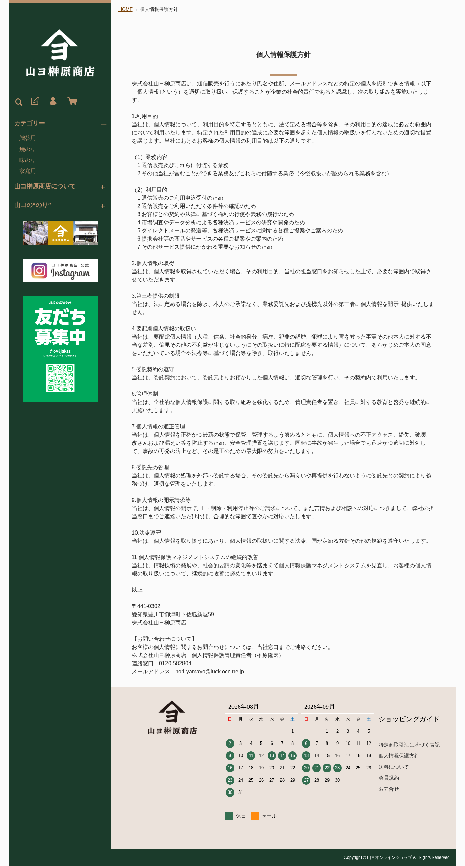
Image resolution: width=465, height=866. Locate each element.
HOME (125, 9)
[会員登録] (34, 101)
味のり (27, 160)
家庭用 (27, 171)
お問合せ (389, 789)
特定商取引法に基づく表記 (409, 745)
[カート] (70, 101)
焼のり (27, 149)
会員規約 (389, 778)
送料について (394, 767)
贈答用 (27, 138)
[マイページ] (52, 101)
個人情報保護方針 (399, 755)
